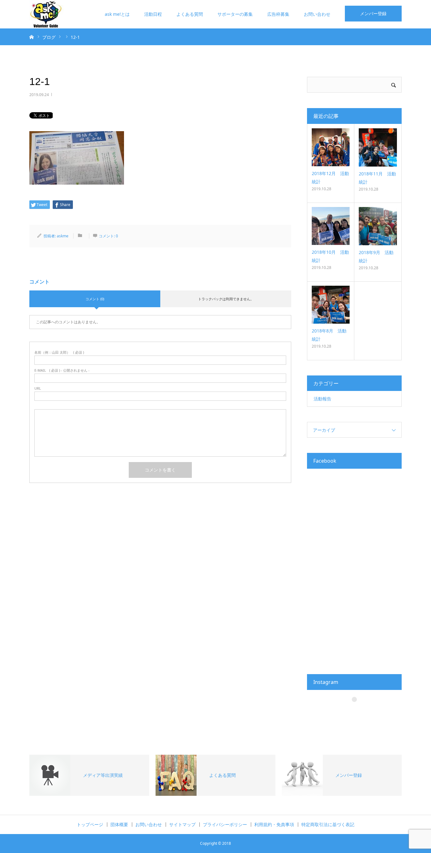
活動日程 (153, 14)
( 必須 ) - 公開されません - (62, 370)
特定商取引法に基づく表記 (327, 824)
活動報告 (322, 399)
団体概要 (119, 824)
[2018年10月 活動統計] (331, 226)
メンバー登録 (373, 13)
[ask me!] (46, 14)
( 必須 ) (59, 352)
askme (62, 236)
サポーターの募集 (235, 14)
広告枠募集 (278, 14)
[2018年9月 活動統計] (378, 226)
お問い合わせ (317, 14)
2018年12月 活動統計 (330, 177)
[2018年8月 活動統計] (331, 305)
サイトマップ (182, 824)
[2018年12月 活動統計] (331, 147)
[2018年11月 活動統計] (378, 147)
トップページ (90, 824)
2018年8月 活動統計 (329, 335)
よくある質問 (189, 14)
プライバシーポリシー (225, 824)
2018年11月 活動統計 (377, 178)
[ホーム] (31, 37)
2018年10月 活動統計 (330, 256)
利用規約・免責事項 (274, 824)
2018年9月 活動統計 (376, 256)
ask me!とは (117, 14)
